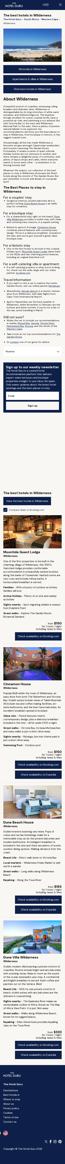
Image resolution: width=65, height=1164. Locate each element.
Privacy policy (11, 1108)
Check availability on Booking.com (38, 636)
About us (8, 1104)
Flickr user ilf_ (36, 59)
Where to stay (11, 1099)
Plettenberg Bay (15, 326)
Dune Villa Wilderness (20, 957)
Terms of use (10, 1117)
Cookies (8, 1113)
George (35, 323)
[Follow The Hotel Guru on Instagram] (55, 1141)
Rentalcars (54, 285)
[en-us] (5, 1133)
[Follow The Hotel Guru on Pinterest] (60, 1141)
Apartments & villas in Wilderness (32, 79)
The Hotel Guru (13, 1084)
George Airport (29, 291)
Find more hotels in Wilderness (32, 89)
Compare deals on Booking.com (26, 509)
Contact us (9, 1121)
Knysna (29, 326)
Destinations (10, 1090)
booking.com (23, 272)
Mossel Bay (24, 323)
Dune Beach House (34, 203)
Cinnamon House (46, 227)
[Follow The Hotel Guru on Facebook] (51, 1141)
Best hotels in (11, 1095)
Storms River (47, 323)
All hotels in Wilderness (32, 69)
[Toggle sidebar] (60, 4)
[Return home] (13, 4)
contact (14, 342)
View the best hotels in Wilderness (27, 501)
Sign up (33, 405)
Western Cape (14, 328)
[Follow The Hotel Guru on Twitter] (46, 1141)
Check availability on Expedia (38, 774)
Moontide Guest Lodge (34, 251)
